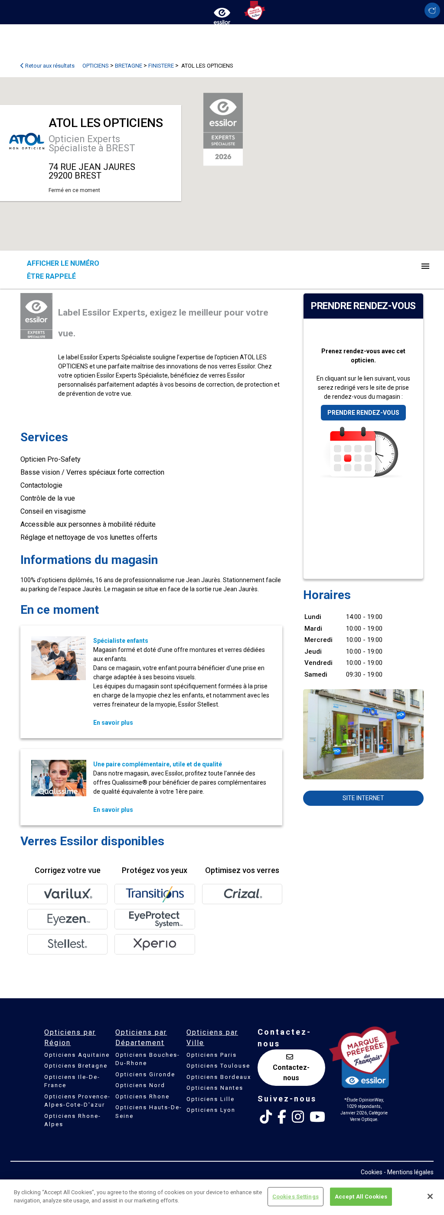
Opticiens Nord (140, 1085)
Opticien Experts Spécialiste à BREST (92, 143)
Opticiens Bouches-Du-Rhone (147, 1059)
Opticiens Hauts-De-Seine (148, 1111)
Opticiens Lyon (210, 1110)
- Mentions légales (409, 1172)
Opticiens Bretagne (76, 1065)
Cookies (371, 1172)
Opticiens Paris (211, 1055)
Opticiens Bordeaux (218, 1077)
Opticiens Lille (210, 1099)
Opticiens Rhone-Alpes (72, 1120)
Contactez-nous (291, 1072)
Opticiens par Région (70, 1037)
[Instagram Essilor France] (298, 1117)
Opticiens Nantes (214, 1088)
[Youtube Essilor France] (317, 1117)
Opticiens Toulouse (218, 1065)
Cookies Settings (295, 1196)
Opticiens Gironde (145, 1074)
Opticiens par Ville (212, 1037)
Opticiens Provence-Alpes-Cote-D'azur (77, 1100)
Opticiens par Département (141, 1037)
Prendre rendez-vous (363, 412)
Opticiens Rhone (142, 1096)
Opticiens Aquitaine (77, 1055)
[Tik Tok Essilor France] (266, 1117)
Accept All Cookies (361, 1196)
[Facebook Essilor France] (281, 1117)
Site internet (363, 798)
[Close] (430, 1196)
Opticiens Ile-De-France (72, 1081)
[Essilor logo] (222, 14)
